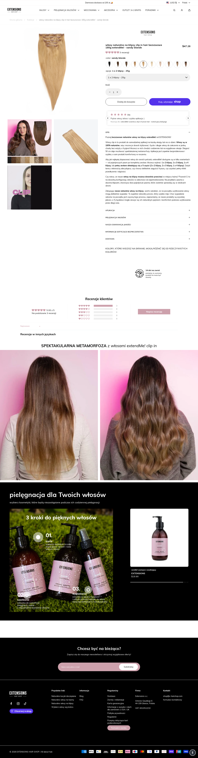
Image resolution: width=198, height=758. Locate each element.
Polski (184, 2)
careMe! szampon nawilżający (143, 570)
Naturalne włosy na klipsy (62, 703)
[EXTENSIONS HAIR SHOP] (14, 10)
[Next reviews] (188, 118)
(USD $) (173, 2)
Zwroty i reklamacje (115, 699)
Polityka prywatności (116, 713)
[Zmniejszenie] (108, 92)
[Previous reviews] (108, 118)
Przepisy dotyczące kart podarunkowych (117, 721)
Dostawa (111, 696)
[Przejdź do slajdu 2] (27, 595)
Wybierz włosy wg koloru (62, 707)
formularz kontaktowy (172, 699)
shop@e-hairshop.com (172, 696)
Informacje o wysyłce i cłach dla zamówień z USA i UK (119, 708)
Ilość (107, 84)
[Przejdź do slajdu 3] (88, 590)
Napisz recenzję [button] (154, 311)
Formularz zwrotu (118, 728)
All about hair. (47, 751)
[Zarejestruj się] (182, 10)
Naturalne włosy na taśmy (62, 699)
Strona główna (16, 20)
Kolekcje (30, 20)
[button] (189, 10)
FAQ (81, 699)
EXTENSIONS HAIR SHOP (28, 751)
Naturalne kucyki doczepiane (63, 696)
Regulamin (112, 717)
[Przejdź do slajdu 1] (38, 537)
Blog (81, 696)
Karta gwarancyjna (115, 703)
